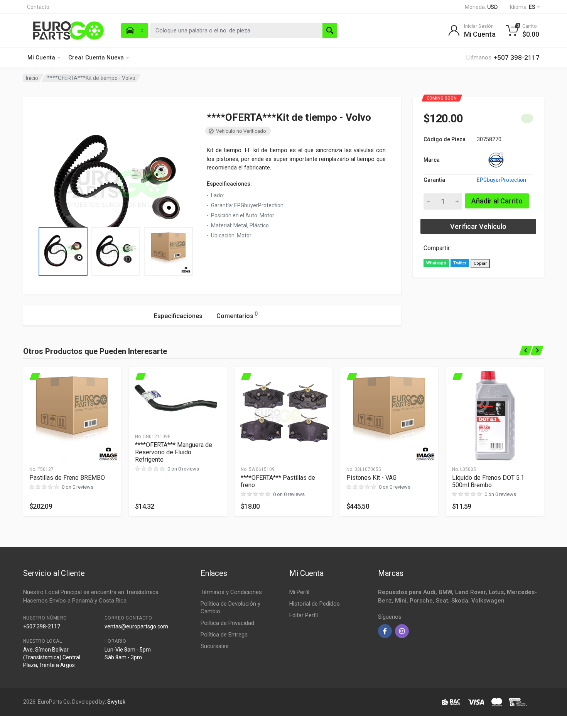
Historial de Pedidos (314, 603)
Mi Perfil (299, 592)
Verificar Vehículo (478, 226)
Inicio (32, 78)
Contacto (38, 7)
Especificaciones (178, 316)
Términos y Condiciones (231, 592)
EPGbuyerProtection (501, 180)
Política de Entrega (224, 634)
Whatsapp (436, 263)
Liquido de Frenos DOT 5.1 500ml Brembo (488, 481)
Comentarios (237, 315)
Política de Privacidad (227, 623)
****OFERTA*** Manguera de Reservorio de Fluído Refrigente (173, 452)
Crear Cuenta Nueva (96, 57)
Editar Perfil (303, 615)
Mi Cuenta (41, 57)
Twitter (459, 263)
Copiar (480, 263)
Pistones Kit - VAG (371, 477)
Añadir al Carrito (497, 201)
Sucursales (215, 646)
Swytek (116, 702)
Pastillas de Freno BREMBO (67, 477)
